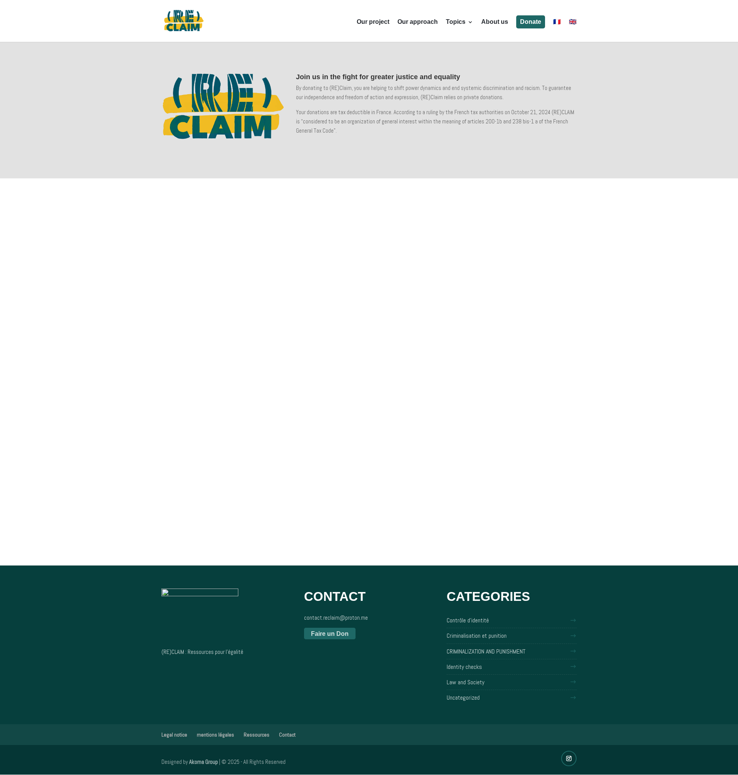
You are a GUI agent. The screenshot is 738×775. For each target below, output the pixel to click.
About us (494, 22)
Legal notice (174, 734)
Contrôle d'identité (468, 620)
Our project (373, 22)
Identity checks (464, 667)
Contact (287, 734)
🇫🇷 (557, 22)
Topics (455, 22)
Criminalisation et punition (477, 636)
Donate (530, 21)
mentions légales (215, 734)
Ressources (256, 734)
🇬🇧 (573, 22)
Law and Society (465, 682)
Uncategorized (463, 698)
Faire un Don (330, 633)
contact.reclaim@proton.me (336, 617)
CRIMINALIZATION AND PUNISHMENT (486, 651)
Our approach (417, 22)
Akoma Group (203, 761)
